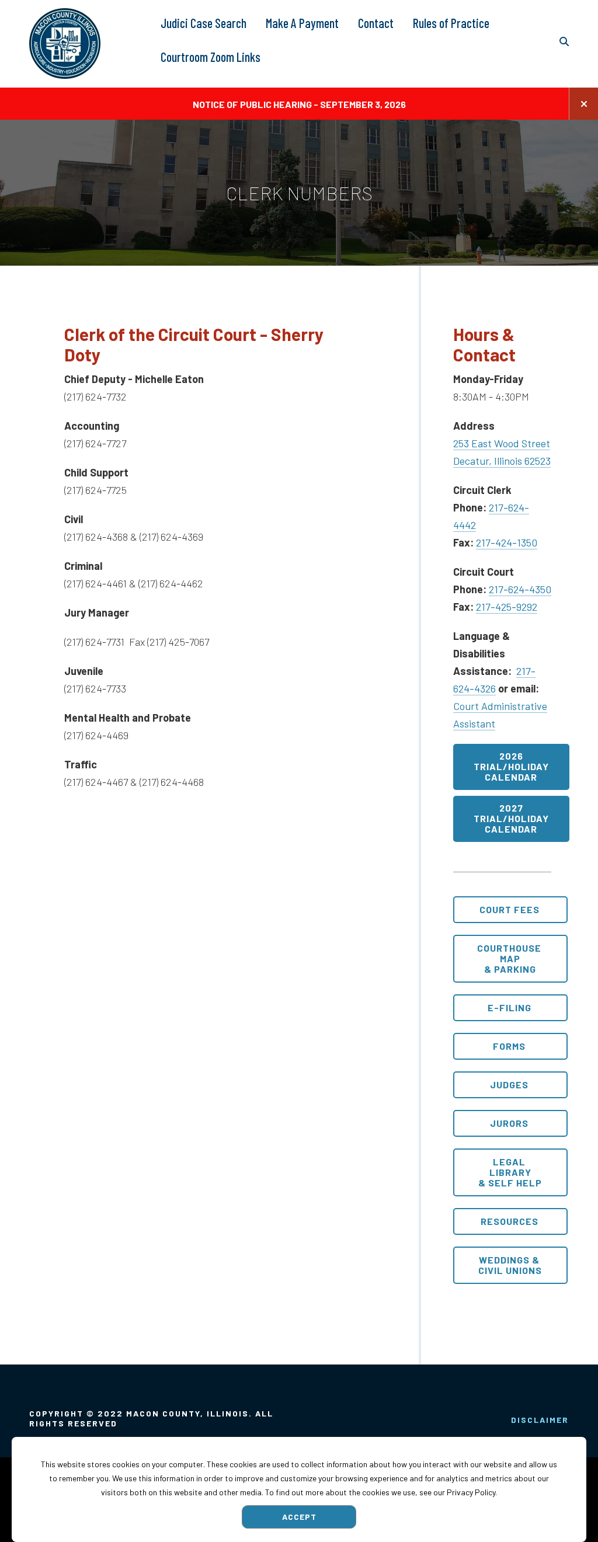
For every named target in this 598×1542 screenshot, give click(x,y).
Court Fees (509, 909)
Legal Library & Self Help (510, 1172)
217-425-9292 (506, 606)
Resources (509, 1221)
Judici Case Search (203, 23)
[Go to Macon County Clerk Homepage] (64, 43)
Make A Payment (302, 23)
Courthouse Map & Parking (509, 958)
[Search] (564, 42)
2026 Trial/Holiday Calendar (511, 766)
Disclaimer (540, 1420)
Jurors (509, 1123)
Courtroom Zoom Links (210, 57)
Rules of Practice (451, 23)
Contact (376, 23)
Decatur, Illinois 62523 (502, 460)
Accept (299, 1517)
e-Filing (509, 1007)
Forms (509, 1046)
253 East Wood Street (501, 443)
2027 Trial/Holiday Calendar (511, 818)
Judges (509, 1084)
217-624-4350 (520, 589)
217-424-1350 (506, 542)
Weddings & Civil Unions (510, 1265)
